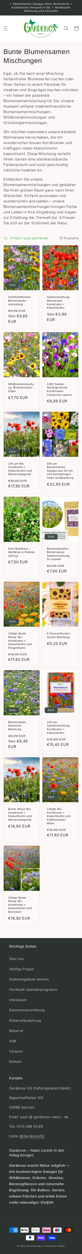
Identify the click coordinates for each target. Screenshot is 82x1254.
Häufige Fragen (21, 969)
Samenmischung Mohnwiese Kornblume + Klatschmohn (58, 302)
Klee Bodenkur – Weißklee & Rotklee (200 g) (21, 552)
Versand (15, 1051)
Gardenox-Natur (34, 1246)
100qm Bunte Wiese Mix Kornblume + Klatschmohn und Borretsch (20, 904)
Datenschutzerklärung (27, 1010)
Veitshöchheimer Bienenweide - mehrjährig (19, 300)
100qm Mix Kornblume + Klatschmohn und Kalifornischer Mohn (59, 816)
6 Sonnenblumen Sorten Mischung (58, 635)
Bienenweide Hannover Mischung (17, 726)
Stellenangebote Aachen (29, 979)
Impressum (18, 1000)
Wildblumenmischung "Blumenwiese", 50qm (21, 388)
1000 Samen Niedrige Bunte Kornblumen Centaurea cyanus (59, 389)
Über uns (16, 959)
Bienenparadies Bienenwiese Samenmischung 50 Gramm (58, 554)
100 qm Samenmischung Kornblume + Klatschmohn (58, 727)
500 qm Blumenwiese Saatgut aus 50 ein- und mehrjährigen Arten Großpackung (60, 470)
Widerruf (16, 1031)
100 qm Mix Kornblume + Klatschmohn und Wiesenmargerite (20, 469)
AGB (12, 1041)
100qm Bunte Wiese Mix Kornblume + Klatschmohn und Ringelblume (20, 640)
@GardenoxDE (32, 1136)
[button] (6, 28)
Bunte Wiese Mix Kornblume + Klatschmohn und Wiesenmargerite (20, 814)
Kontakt (15, 1061)
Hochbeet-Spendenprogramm (33, 989)
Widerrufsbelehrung (25, 1020)
